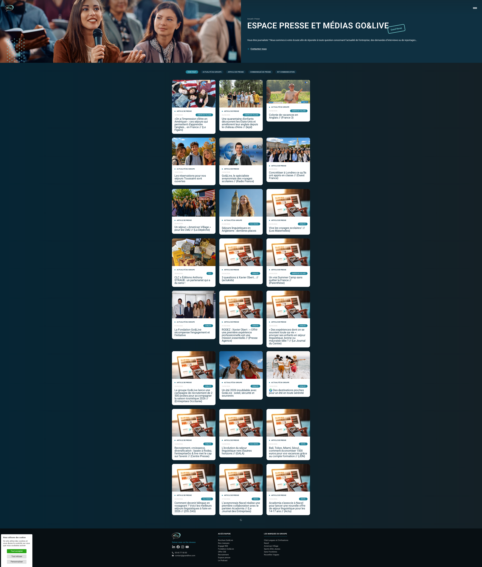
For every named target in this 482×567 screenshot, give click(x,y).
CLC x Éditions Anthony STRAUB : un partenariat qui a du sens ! (192, 280)
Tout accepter (17, 551)
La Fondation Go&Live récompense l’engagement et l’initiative (192, 332)
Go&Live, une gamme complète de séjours (193, 559)
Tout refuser (16, 556)
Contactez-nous (259, 49)
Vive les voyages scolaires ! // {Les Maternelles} (287, 229)
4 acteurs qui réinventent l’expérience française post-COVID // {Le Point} (238, 560)
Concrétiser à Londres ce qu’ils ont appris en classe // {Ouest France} (287, 175)
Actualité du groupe (212, 72)
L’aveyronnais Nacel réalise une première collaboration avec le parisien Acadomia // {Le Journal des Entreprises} (241, 507)
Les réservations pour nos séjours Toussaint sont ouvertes (190, 178)
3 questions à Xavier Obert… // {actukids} (240, 279)
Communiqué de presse (260, 72)
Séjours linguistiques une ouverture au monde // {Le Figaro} (285, 560)
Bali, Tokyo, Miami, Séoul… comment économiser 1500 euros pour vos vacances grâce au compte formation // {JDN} (288, 452)
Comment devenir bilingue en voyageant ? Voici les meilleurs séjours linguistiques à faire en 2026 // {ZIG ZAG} (193, 507)
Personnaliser (17, 561)
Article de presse (236, 72)
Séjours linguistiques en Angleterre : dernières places (239, 229)
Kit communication (286, 72)
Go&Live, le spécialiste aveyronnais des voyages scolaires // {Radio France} (238, 178)
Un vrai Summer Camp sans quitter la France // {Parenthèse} (285, 280)
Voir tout (192, 72)
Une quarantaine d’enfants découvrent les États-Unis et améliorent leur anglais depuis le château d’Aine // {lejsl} (240, 123)
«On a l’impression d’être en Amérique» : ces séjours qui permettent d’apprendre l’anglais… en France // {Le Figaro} (191, 124)
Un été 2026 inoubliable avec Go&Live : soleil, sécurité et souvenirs (239, 393)
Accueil (250, 19)
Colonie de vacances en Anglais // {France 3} (283, 116)
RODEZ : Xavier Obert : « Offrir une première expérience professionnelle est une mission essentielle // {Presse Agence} (240, 335)
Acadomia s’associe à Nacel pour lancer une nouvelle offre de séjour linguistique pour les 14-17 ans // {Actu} (287, 507)
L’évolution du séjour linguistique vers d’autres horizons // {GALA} (237, 450)
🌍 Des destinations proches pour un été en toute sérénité (286, 391)
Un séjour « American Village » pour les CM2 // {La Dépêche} (192, 228)
